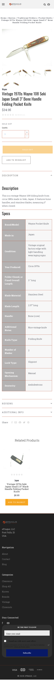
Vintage (6, 602)
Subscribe (27, 652)
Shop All (6, 586)
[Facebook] (2, 623)
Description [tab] (10, 175)
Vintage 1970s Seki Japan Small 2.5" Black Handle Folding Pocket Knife (17, 488)
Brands (5, 596)
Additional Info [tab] (13, 412)
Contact (6, 559)
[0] (48, 4)
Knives (5, 591)
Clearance (7, 581)
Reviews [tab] (7, 403)
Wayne (4, 89)
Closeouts (7, 607)
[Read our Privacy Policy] (48, 645)
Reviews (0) (20, 115)
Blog (4, 564)
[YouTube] (8, 623)
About (5, 554)
